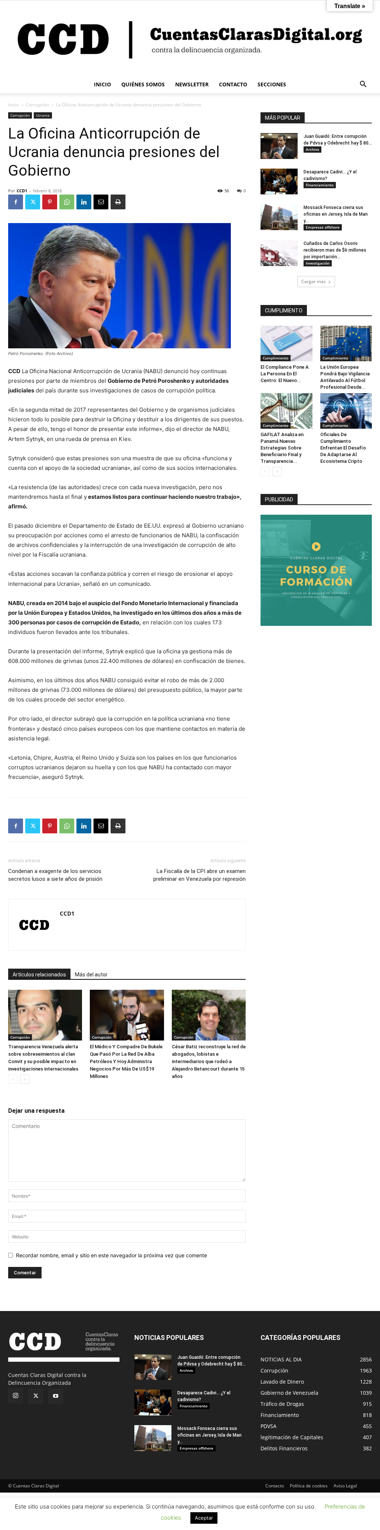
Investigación (318, 263)
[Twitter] (32, 202)
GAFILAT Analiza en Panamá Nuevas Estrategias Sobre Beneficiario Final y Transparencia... (282, 448)
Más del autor (91, 975)
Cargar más (313, 281)
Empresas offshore (323, 227)
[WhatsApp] (66, 202)
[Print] (118, 202)
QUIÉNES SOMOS (143, 84)
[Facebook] (15, 202)
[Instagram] (15, 1395)
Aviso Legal (345, 1486)
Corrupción (37, 105)
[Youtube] (55, 1396)
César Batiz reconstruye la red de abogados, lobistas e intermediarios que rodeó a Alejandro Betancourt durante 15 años (209, 1061)
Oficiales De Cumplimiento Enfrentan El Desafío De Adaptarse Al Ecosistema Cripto (343, 448)
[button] (363, 85)
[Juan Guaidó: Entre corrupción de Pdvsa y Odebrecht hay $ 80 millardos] (279, 146)
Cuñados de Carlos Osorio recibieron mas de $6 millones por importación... (335, 250)
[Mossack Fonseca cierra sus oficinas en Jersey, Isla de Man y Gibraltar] (279, 217)
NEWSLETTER (192, 84)
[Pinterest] (49, 202)
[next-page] (24, 1079)
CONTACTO (233, 84)
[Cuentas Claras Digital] (190, 38)
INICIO (102, 84)
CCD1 (22, 190)
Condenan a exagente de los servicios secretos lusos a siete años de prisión (55, 875)
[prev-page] (12, 1079)
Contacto (274, 1486)
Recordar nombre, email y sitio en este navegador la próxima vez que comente (111, 1255)
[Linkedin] (83, 202)
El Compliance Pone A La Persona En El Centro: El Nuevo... (285, 373)
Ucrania (43, 115)
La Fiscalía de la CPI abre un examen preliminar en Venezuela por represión (199, 875)
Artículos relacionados (39, 975)
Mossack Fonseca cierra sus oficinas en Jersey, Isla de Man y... (336, 214)
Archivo (312, 149)
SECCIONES (272, 84)
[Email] (101, 202)
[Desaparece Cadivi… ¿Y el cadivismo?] (279, 182)
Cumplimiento (275, 358)
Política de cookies (309, 1486)
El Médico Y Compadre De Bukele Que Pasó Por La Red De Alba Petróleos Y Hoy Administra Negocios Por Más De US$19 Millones (126, 1061)
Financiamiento (320, 184)
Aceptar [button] (204, 1518)
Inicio (13, 105)
